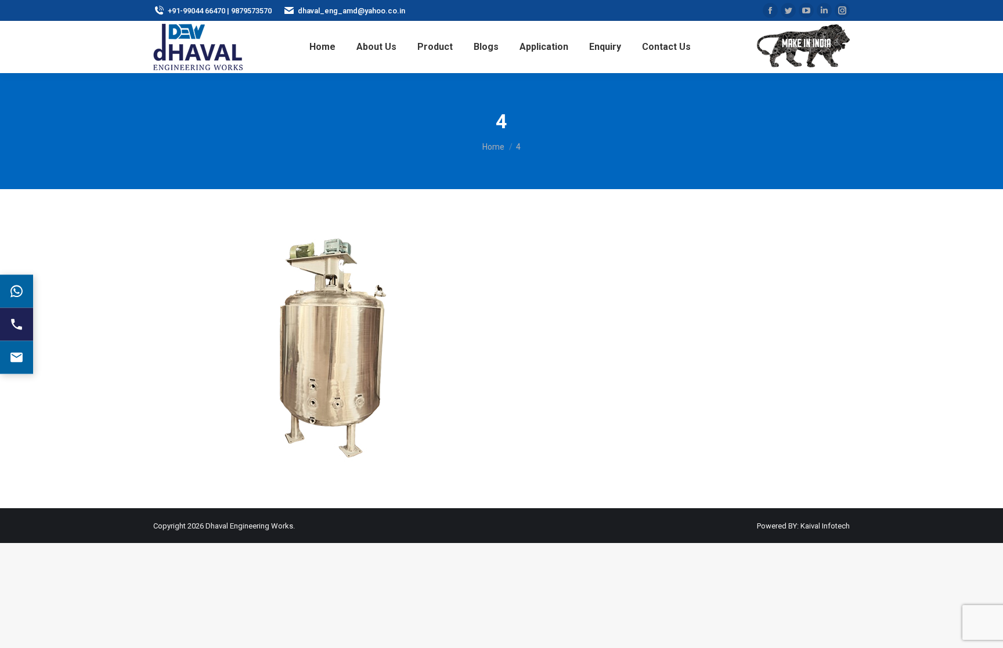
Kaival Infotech (825, 526)
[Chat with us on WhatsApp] (16, 290)
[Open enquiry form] (16, 357)
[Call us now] (16, 324)
